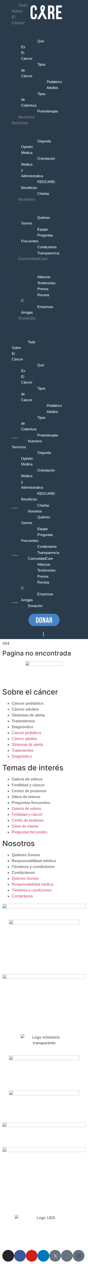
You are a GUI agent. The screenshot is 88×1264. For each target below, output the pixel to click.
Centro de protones (29, 791)
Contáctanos (23, 873)
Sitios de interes (26, 797)
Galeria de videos (27, 779)
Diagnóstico (22, 727)
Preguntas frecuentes (31, 803)
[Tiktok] (67, 1256)
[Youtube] (32, 1256)
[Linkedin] (43, 1256)
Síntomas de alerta (28, 715)
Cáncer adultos (25, 709)
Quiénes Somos (26, 855)
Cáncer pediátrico (27, 703)
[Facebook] (20, 1256)
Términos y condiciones (33, 867)
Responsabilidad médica (34, 861)
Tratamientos (23, 721)
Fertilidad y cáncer (28, 785)
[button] (10, 324)
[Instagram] (8, 1256)
